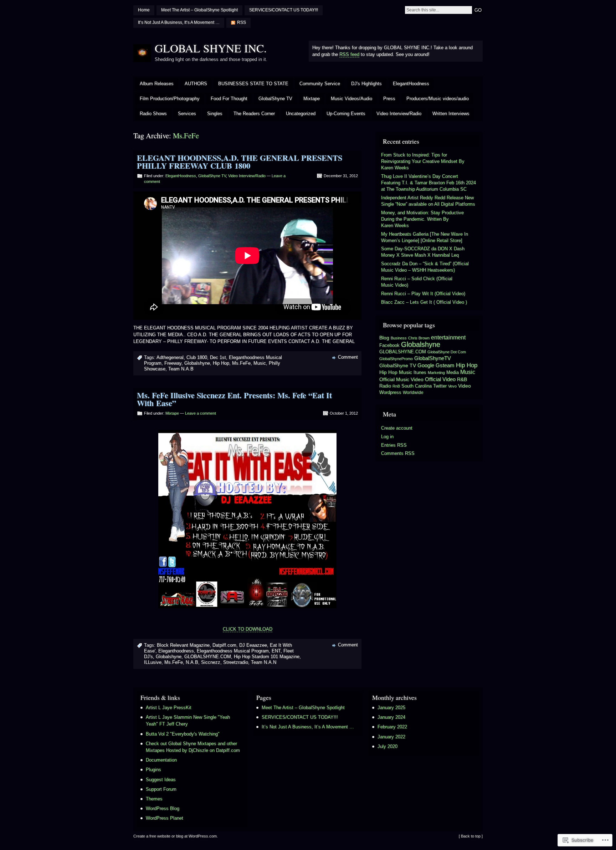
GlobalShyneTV (432, 358)
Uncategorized (300, 113)
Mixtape (311, 98)
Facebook (389, 345)
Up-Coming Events (346, 113)
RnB (396, 386)
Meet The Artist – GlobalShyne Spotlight (199, 9)
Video (464, 386)
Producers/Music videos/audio (437, 98)
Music (259, 363)
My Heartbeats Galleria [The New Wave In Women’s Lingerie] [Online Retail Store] (424, 237)
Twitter (440, 386)
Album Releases (157, 83)
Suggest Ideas (161, 779)
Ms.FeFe (241, 363)
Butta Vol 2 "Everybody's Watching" (183, 734)
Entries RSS (394, 445)
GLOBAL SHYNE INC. (211, 48)
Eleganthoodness (176, 651)
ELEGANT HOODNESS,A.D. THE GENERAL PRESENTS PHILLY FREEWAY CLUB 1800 (239, 161)
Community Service (319, 83)
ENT (276, 651)
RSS (241, 22)
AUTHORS (196, 83)
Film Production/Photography (170, 98)
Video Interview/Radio (398, 113)
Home (144, 9)
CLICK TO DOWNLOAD (247, 629)
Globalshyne (197, 363)
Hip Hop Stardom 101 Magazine (266, 656)
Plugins (153, 769)
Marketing (436, 372)
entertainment (448, 337)
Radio (385, 386)
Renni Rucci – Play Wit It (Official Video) (423, 293)
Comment (348, 357)
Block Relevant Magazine (183, 645)
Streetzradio (235, 662)
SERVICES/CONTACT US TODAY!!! (283, 9)
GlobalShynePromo (396, 359)
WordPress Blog (162, 808)
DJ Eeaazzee (253, 645)
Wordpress (390, 392)
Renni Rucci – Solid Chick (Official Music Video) (416, 282)
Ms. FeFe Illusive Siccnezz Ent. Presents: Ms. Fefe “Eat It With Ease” (234, 399)
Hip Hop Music (395, 372)
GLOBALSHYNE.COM (207, 656)
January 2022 (391, 736)
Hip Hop (221, 363)
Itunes (420, 372)
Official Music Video (401, 379)
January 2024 (391, 717)
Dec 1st (218, 357)
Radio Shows (153, 113)
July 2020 (387, 746)
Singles (214, 113)
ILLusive (152, 662)
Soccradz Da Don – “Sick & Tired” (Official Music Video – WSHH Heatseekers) (425, 267)
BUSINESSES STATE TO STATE (253, 83)
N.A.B (192, 662)
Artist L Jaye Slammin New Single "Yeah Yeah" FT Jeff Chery (188, 721)
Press (389, 98)
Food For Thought (229, 98)
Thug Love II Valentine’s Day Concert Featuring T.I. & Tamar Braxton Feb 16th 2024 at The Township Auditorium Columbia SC (428, 183)
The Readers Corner (254, 113)
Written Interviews (450, 113)
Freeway (172, 363)
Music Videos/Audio (351, 98)
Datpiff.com (224, 645)
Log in (387, 436)
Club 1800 (196, 357)
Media (452, 372)
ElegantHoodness (411, 83)
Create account (396, 428)
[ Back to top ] (471, 836)
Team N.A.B (181, 369)
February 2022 (392, 726)
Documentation (161, 760)
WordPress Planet (164, 818)
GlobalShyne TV (275, 98)
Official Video (440, 379)
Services (187, 113)
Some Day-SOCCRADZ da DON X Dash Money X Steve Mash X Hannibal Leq (422, 252)
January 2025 (391, 707)
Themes (154, 799)
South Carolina (416, 386)
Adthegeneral (170, 357)
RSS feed (349, 54)
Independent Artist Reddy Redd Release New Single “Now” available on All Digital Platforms (428, 201)
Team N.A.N (263, 662)
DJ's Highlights (366, 83)
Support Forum (161, 789)
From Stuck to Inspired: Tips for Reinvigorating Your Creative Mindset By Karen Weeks (422, 161)
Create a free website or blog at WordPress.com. (175, 836)
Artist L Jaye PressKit (168, 707)
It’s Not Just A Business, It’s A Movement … (179, 22)
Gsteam (445, 365)
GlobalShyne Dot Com (446, 352)
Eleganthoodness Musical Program (233, 651)
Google (425, 365)
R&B (462, 379)
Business (399, 338)
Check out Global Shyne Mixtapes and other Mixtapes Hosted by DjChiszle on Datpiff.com (193, 747)
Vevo (452, 386)
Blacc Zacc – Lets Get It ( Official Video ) (424, 302)
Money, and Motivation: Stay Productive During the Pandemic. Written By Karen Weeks (422, 219)
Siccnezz (210, 662)
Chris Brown (419, 338)
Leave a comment (200, 413)
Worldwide (413, 392)
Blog (384, 337)
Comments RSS (398, 453)
